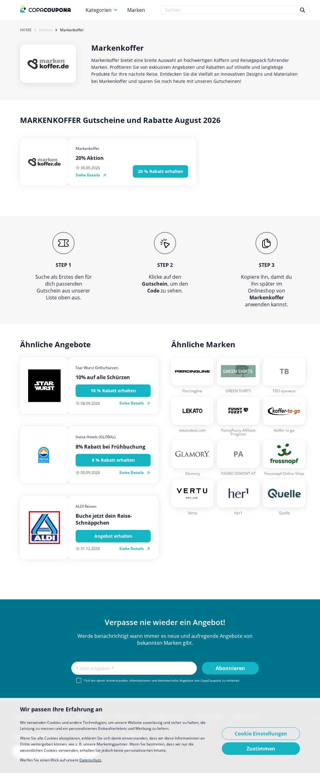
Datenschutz (90, 760)
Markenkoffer (72, 30)
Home (26, 30)
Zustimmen (261, 748)
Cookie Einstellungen (261, 733)
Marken (136, 10)
